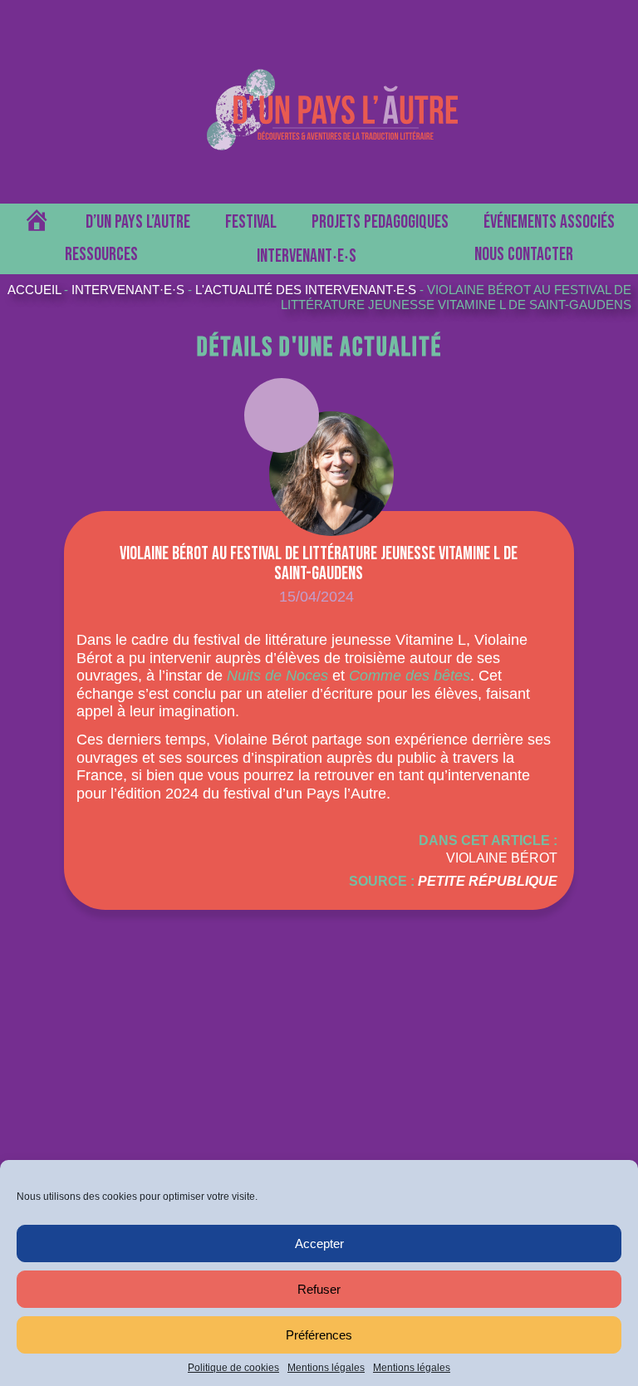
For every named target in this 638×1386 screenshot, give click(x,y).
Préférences (319, 1335)
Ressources (101, 254)
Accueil (34, 290)
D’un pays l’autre (138, 222)
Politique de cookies (233, 1368)
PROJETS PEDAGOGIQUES (380, 222)
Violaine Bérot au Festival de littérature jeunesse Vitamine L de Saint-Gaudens (456, 297)
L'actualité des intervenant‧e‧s (307, 290)
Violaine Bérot (501, 858)
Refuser (319, 1289)
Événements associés (549, 222)
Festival (251, 222)
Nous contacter (523, 254)
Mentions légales (326, 1368)
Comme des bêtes (409, 675)
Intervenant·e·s (127, 290)
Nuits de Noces (277, 675)
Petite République (487, 881)
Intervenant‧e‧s (306, 256)
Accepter (319, 1243)
